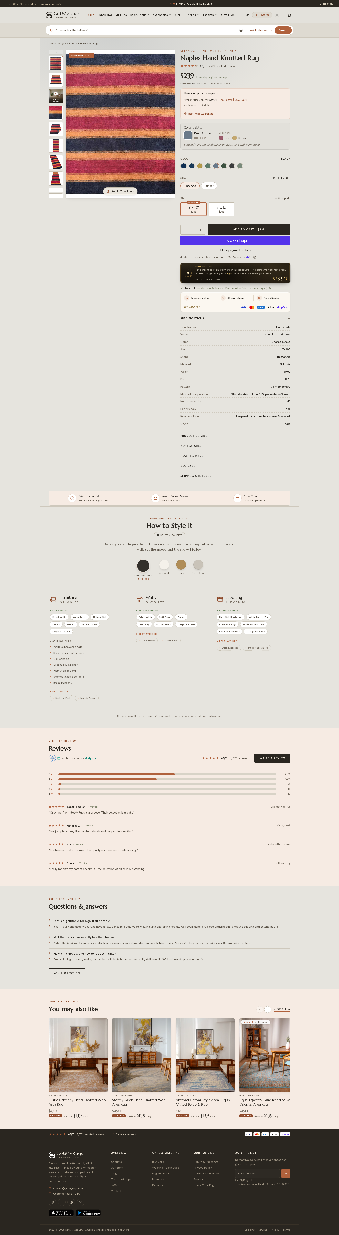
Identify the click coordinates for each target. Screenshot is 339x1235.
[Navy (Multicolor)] (183, 166)
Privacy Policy (203, 1167)
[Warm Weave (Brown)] (240, 166)
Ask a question (67, 973)
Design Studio (139, 15)
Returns (262, 1229)
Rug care (187, 466)
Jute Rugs (228, 15)
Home (52, 43)
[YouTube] (80, 1202)
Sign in (230, 273)
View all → (282, 1009)
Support (199, 1179)
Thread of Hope (121, 1179)
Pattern (208, 15)
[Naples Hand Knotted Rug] (56, 63)
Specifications (192, 318)
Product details (193, 436)
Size (177, 15)
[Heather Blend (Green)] (232, 166)
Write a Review (272, 758)
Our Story (117, 1167)
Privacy (275, 1229)
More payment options (235, 250)
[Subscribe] (285, 1173)
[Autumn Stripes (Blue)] (208, 166)
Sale (91, 15)
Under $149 (105, 15)
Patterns (157, 1185)
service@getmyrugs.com (68, 1188)
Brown (242, 138)
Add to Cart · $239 (249, 229)
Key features (190, 446)
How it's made (191, 456)
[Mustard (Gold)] (200, 166)
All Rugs (121, 15)
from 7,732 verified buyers (190, 3)
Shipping (249, 1229)
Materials (158, 1179)
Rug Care (158, 1161)
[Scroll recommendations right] (267, 1009)
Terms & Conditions (206, 1173)
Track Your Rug (204, 1185)
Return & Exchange (206, 1161)
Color (192, 15)
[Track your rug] (247, 15)
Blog (114, 1173)
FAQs (114, 1185)
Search (283, 30)
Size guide (284, 198)
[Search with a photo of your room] (241, 30)
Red (227, 138)
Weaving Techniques (165, 1167)
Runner (209, 185)
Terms (286, 1229)
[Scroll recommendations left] (259, 1009)
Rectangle (190, 185)
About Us (117, 1161)
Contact (116, 1191)
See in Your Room (122, 191)
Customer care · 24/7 (67, 1193)
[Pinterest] (71, 1202)
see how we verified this (197, 105)
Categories (160, 15)
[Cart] (289, 15)
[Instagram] (52, 1202)
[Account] (277, 15)
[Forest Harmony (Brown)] (224, 166)
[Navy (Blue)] (192, 166)
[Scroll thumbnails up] (56, 52)
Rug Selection (161, 1173)
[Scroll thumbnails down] (56, 195)
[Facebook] (62, 1202)
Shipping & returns (195, 476)
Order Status (327, 3)
